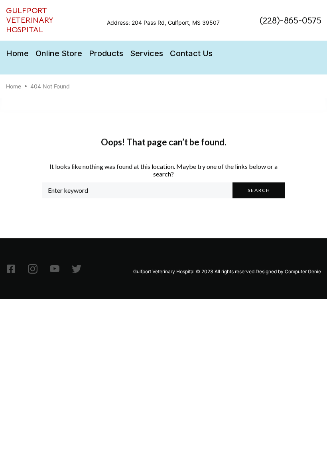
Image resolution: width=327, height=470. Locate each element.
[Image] (32, 269)
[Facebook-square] (11, 269)
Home (13, 86)
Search (259, 190)
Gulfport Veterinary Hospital (164, 271)
